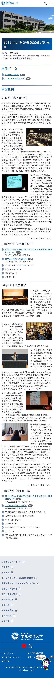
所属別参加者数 (12, 74)
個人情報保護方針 (35, 653)
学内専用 (5, 661)
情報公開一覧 (19, 55)
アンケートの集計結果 (15, 78)
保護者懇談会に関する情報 (39, 55)
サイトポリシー (8, 653)
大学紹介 (14, 52)
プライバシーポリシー (11, 657)
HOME (4, 52)
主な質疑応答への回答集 (16, 258)
